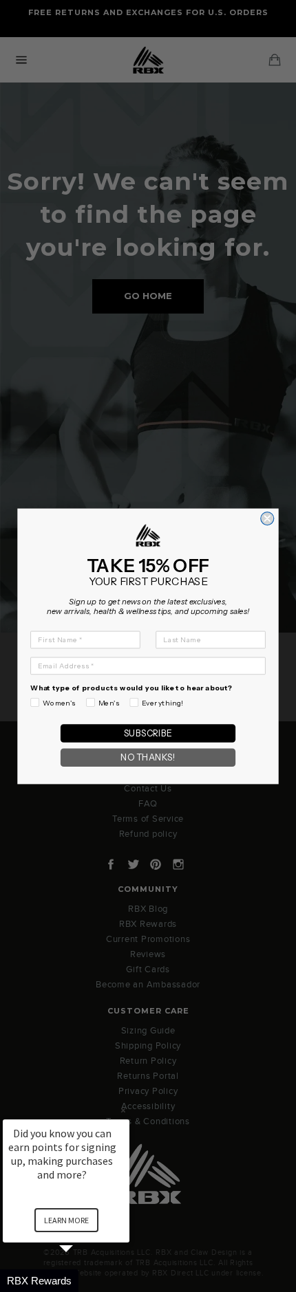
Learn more (66, 1220)
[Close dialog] (267, 518)
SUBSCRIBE (148, 732)
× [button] (123, 1110)
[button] (82, 1280)
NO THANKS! (147, 757)
